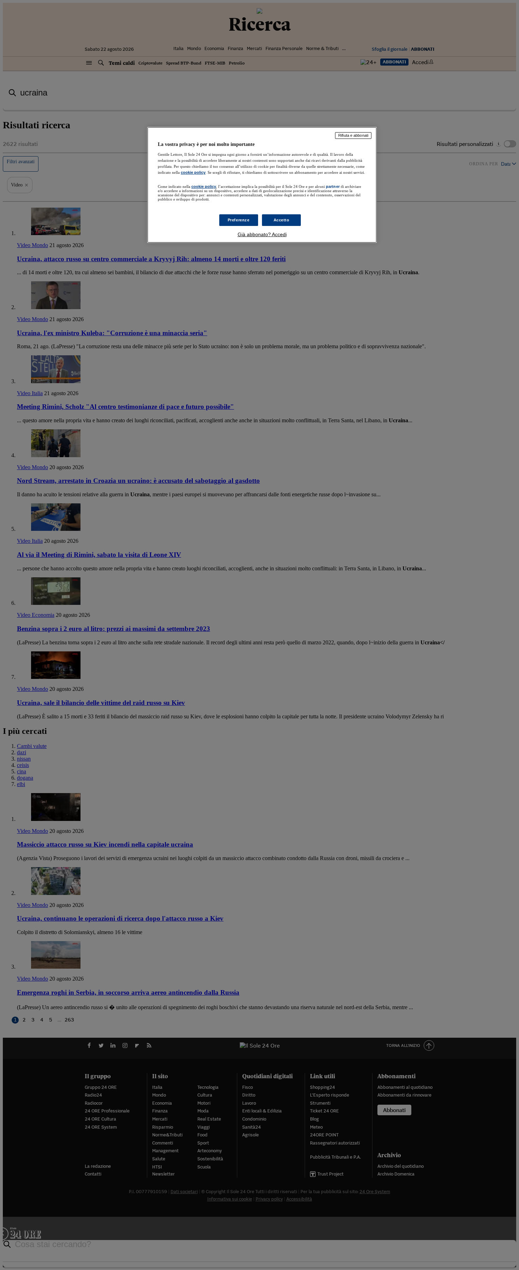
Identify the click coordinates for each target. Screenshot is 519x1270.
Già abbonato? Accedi (262, 234)
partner (333, 186)
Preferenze (239, 220)
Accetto (282, 220)
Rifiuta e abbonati (353, 135)
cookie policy (193, 172)
